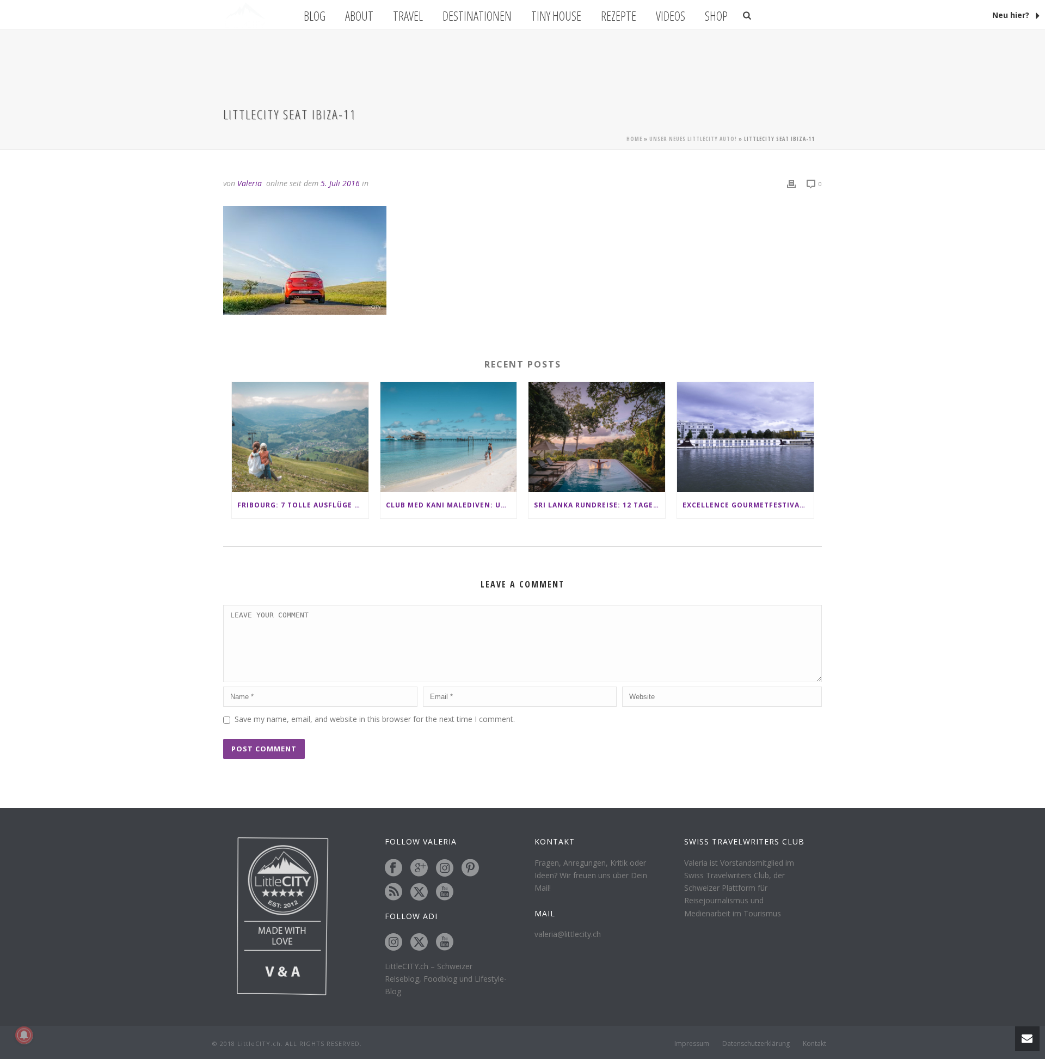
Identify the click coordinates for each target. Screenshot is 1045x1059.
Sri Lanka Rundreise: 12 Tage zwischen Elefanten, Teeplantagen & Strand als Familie (599, 505)
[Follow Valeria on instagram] (444, 868)
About (359, 15)
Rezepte (618, 15)
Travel (408, 15)
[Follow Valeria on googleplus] (419, 868)
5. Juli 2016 (340, 183)
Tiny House (556, 15)
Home (634, 139)
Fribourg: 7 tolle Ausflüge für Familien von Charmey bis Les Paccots (302, 505)
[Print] (791, 183)
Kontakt (814, 1043)
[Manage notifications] (24, 1035)
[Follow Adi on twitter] (419, 942)
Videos (670, 15)
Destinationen (477, 15)
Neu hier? (1011, 15)
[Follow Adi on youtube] (444, 942)
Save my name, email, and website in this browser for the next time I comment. (375, 719)
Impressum (691, 1043)
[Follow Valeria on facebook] (393, 868)
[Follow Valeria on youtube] (444, 892)
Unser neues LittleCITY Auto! (693, 139)
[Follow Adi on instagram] (393, 942)
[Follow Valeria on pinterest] (470, 868)
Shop (716, 15)
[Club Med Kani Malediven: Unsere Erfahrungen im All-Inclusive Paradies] (448, 437)
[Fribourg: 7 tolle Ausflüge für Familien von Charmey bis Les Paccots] (300, 437)
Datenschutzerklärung (756, 1043)
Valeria (249, 183)
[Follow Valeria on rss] (393, 892)
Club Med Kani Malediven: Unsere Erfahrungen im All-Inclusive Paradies (451, 505)
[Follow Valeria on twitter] (419, 892)
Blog (314, 15)
